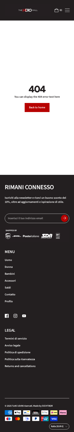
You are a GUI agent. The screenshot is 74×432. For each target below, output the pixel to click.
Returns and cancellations (20, 366)
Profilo (9, 301)
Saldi (8, 288)
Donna (9, 267)
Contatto (10, 295)
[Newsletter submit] (64, 218)
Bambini (10, 274)
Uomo (8, 260)
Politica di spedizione (17, 352)
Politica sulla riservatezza (20, 359)
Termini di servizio (16, 339)
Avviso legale (12, 346)
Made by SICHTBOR (43, 406)
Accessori (10, 281)
